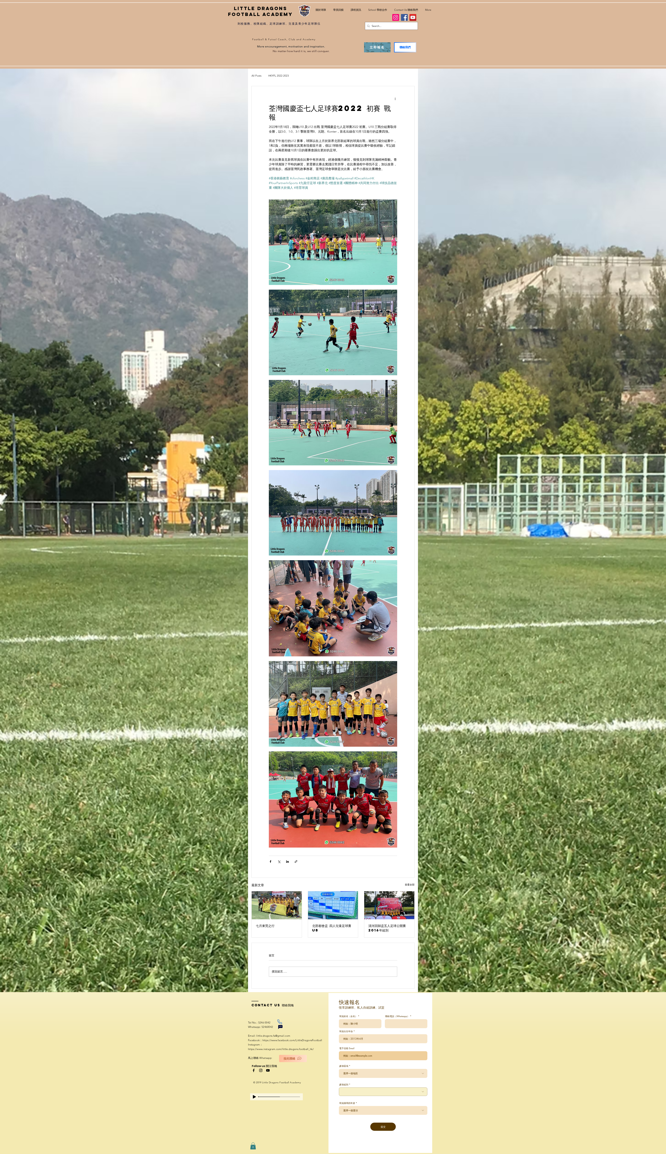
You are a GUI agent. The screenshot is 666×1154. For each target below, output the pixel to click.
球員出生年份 (346, 1031)
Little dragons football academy (260, 11)
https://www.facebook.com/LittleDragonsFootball (292, 1040)
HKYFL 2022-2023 (278, 75)
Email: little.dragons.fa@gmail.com (269, 1035)
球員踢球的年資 (347, 1103)
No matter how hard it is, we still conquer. (301, 51)
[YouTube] (412, 17)
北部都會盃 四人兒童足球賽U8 (331, 927)
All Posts (256, 75)
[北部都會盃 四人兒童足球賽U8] (333, 905)
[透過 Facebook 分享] (270, 861)
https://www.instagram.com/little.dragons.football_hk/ (281, 1049)
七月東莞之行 (265, 925)
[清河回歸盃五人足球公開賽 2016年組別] (389, 905)
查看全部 (410, 884)
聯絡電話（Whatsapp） (397, 1016)
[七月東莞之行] (277, 905)
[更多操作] (395, 99)
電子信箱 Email (346, 1048)
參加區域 (343, 1066)
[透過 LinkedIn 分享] (287, 861)
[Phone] (280, 1022)
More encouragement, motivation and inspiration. (291, 46)
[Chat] (280, 1027)
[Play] (254, 1097)
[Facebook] (404, 17)
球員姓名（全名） (348, 1016)
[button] (356, 8)
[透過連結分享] (296, 861)
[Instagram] (395, 17)
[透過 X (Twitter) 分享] (279, 861)
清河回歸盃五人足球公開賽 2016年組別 (387, 927)
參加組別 (343, 1084)
